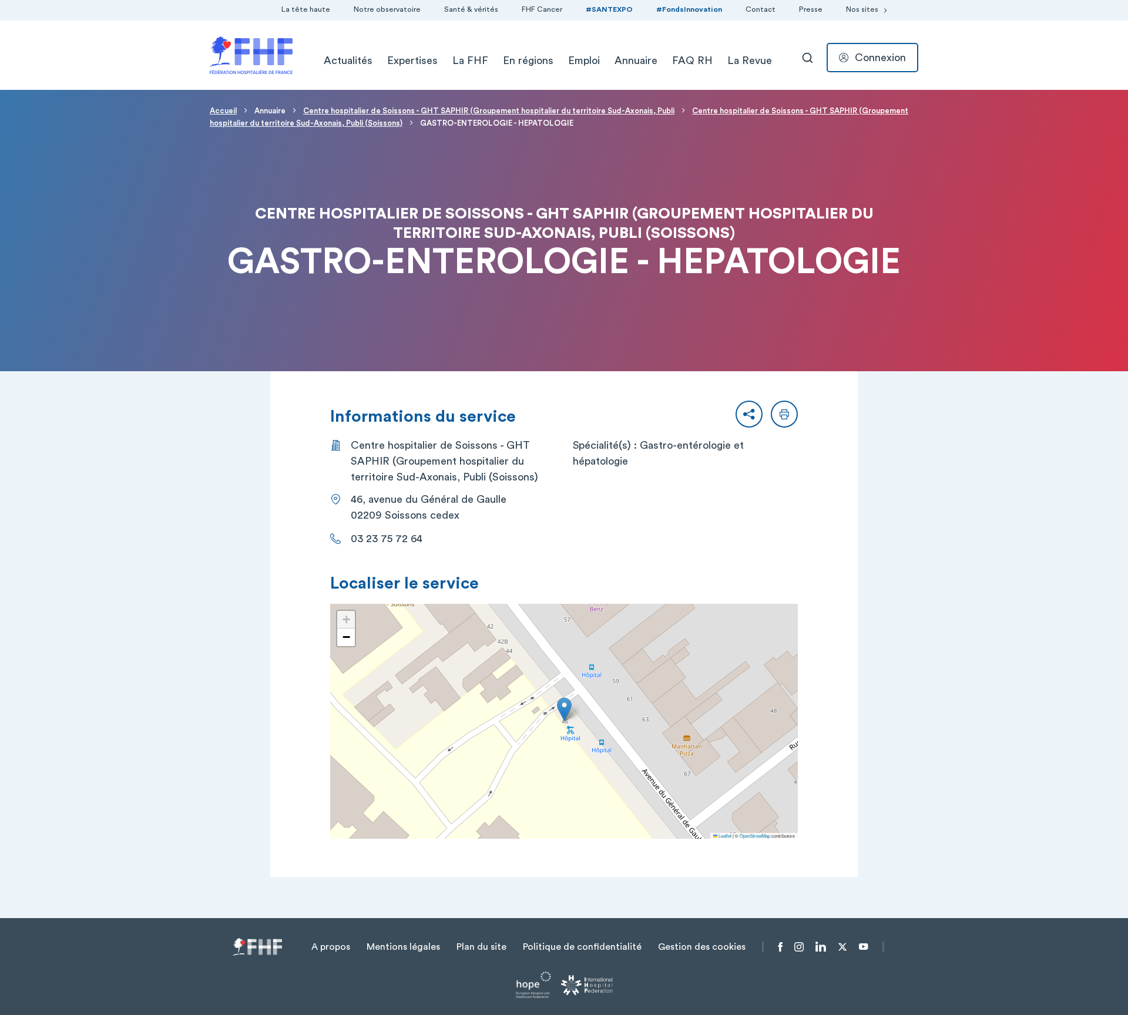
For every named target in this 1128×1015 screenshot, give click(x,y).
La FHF (470, 60)
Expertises (412, 60)
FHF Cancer (542, 9)
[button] (749, 414)
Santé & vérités (471, 9)
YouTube (863, 946)
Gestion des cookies (702, 947)
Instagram (799, 946)
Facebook (780, 946)
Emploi (584, 60)
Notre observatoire (387, 9)
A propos (330, 947)
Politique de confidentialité (582, 947)
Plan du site (481, 947)
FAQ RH (692, 60)
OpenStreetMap (755, 835)
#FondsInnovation (689, 9)
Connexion (880, 57)
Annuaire (636, 60)
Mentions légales (403, 947)
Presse (810, 9)
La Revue (749, 60)
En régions (528, 60)
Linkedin (821, 946)
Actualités (348, 60)
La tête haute (305, 9)
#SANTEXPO (609, 9)
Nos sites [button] (862, 9)
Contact (761, 9)
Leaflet (724, 835)
